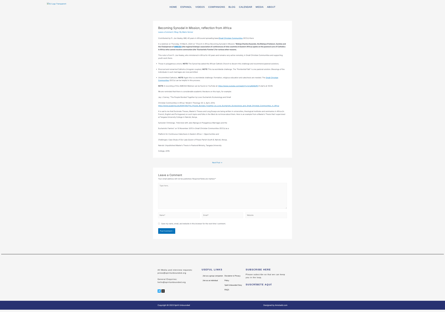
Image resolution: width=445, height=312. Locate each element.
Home (173, 7)
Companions (216, 7)
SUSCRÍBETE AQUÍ (259, 284)
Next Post (217, 162)
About (271, 7)
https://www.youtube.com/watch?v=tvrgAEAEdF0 (238, 86)
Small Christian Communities (231, 38)
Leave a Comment (165, 32)
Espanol (186, 7)
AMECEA (178, 47)
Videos (200, 7)
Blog (232, 7)
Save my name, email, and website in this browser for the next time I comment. (193, 224)
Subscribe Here (258, 269)
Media (260, 7)
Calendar (245, 7)
